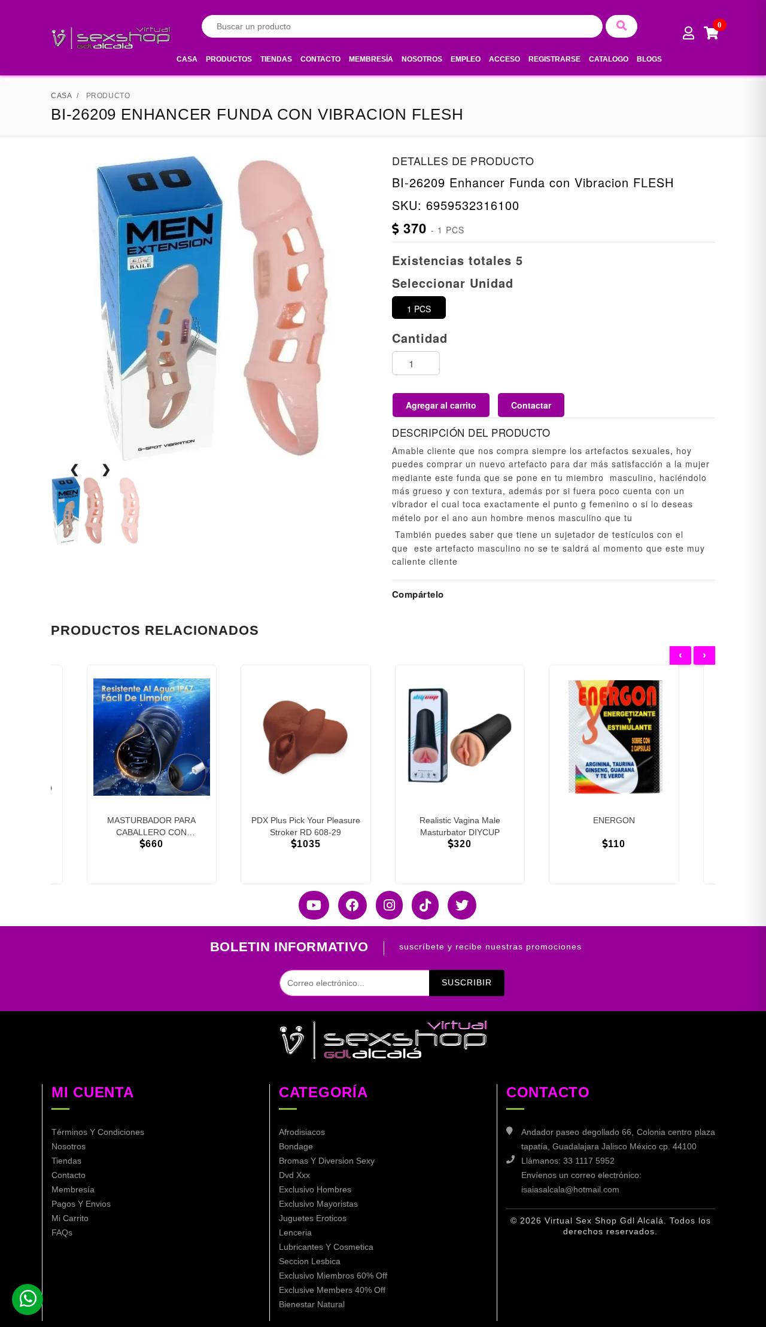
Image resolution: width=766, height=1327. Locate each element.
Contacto (320, 59)
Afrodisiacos (302, 1132)
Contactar (531, 405)
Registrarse (554, 59)
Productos (229, 59)
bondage (296, 1146)
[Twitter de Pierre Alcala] (457, 905)
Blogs (649, 59)
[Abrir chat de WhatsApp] (27, 1299)
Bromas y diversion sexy (327, 1160)
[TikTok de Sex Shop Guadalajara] (421, 905)
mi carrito (70, 1218)
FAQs (61, 1232)
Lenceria (295, 1232)
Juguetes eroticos (312, 1218)
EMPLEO (466, 59)
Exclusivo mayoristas (318, 1204)
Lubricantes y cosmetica (326, 1247)
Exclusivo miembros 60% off (333, 1275)
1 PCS (419, 309)
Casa (187, 59)
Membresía (371, 59)
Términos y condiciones (97, 1132)
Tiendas (276, 59)
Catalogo (608, 59)
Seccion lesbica (310, 1261)
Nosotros (422, 59)
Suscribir (467, 982)
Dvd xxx (294, 1175)
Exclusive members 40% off (332, 1290)
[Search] (621, 26)
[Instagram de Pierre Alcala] (385, 905)
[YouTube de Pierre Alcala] (309, 905)
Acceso (504, 59)
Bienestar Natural (312, 1304)
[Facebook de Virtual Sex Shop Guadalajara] (348, 905)
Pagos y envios (81, 1204)
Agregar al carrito (441, 405)
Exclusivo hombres (315, 1189)
